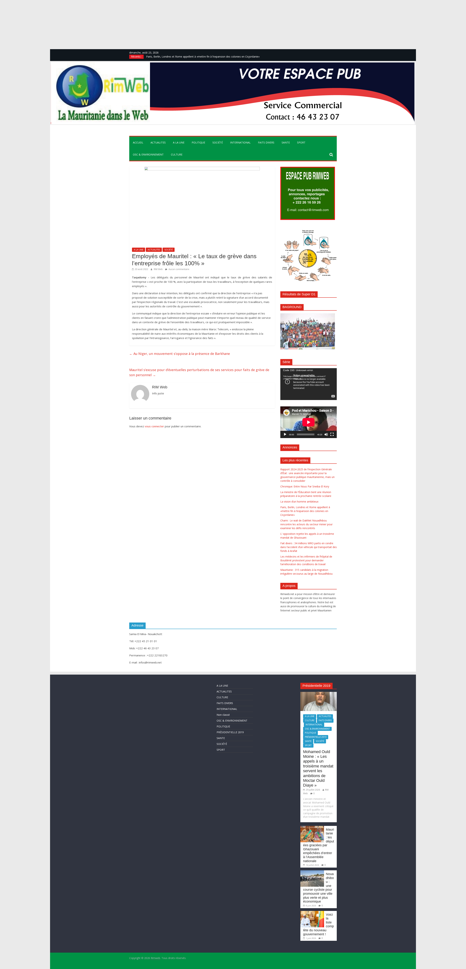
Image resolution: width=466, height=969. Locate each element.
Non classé (223, 714)
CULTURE (176, 154)
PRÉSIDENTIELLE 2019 (230, 732)
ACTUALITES (158, 142)
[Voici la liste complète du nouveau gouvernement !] (312, 912)
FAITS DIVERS (266, 142)
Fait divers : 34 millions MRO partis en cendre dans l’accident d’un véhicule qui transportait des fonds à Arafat (308, 547)
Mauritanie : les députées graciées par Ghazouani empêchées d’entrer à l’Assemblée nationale (318, 845)
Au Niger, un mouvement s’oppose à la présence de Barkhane (179, 353)
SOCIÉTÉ (217, 142)
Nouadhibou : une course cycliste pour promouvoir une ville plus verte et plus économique (318, 887)
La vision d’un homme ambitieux (165, 56)
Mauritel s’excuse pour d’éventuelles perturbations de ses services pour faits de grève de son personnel (199, 372)
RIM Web (158, 269)
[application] (308, 384)
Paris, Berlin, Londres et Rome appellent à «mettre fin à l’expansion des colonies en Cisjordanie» (305, 511)
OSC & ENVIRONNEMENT (148, 154)
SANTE (286, 142)
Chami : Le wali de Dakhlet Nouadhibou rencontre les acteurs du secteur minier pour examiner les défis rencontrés (306, 524)
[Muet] (326, 434)
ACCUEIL (138, 142)
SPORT (301, 142)
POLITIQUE (198, 142)
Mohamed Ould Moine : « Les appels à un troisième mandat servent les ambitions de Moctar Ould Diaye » (318, 768)
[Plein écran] (332, 434)
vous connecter (154, 426)
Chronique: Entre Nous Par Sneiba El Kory (304, 486)
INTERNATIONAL (240, 142)
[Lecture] (285, 434)
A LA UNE (178, 142)
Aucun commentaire (178, 269)
